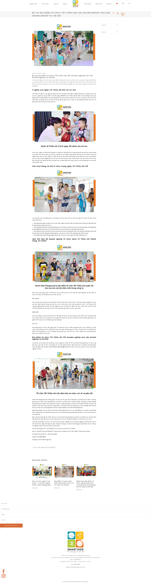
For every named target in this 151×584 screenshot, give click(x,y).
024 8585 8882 (75, 564)
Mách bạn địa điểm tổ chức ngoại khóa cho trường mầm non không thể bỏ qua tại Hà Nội (85, 484)
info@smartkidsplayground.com (75, 567)
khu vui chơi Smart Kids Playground (44, 447)
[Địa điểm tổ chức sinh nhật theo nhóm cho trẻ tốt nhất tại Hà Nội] (64, 471)
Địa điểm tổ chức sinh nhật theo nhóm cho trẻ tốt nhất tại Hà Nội (64, 483)
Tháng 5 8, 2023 (41, 73)
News (33, 73)
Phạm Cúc (35, 488)
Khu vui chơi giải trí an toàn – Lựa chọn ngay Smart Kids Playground (41, 483)
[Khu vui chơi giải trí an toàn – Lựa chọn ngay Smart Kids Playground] (42, 471)
